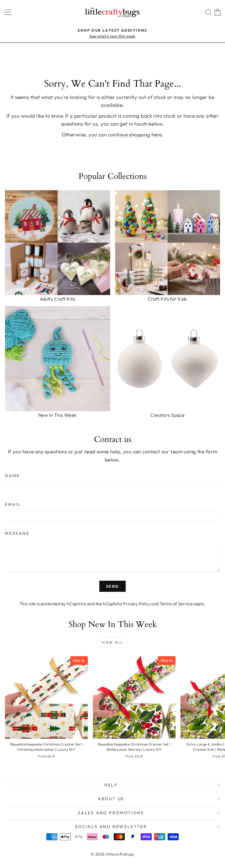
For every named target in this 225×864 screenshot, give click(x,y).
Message (17, 533)
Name (12, 475)
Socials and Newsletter (111, 826)
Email (13, 504)
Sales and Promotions (111, 812)
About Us (111, 798)
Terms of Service (176, 603)
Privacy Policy (136, 603)
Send (112, 586)
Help (111, 785)
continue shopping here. (135, 134)
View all (112, 642)
